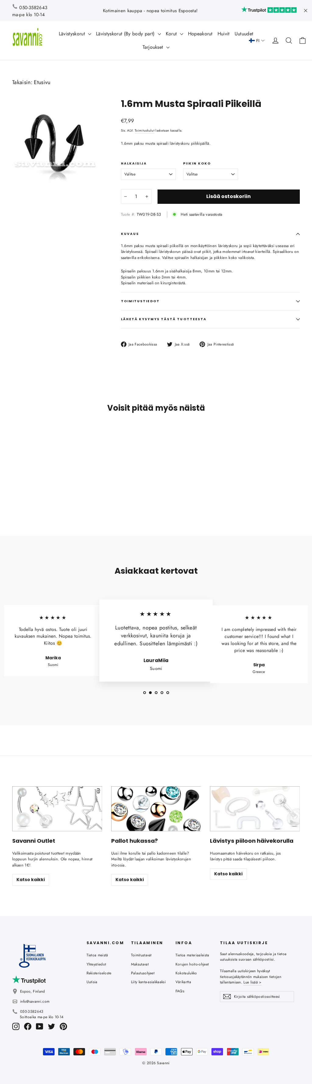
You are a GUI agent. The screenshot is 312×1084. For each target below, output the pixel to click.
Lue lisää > (252, 982)
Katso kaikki (30, 880)
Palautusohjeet (143, 973)
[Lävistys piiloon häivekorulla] (255, 808)
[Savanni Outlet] (57, 808)
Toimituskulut (144, 130)
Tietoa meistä (97, 955)
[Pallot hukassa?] (156, 808)
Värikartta (183, 982)
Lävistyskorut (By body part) (126, 33)
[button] (256, 40)
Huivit (224, 33)
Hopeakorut (200, 33)
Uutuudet (244, 33)
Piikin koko (197, 163)
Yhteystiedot (96, 964)
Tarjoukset (154, 47)
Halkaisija (134, 163)
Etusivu (42, 82)
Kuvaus (130, 234)
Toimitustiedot (140, 301)
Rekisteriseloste (99, 973)
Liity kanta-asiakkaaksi (148, 982)
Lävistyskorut (73, 33)
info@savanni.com (34, 1001)
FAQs (180, 991)
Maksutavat (140, 964)
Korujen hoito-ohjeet (192, 964)
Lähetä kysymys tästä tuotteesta (164, 319)
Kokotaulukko (186, 973)
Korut (172, 33)
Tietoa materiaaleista (192, 955)
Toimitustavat (141, 955)
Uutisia (92, 982)
